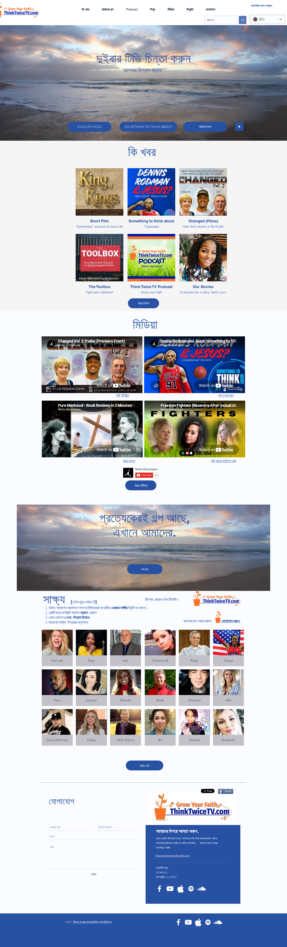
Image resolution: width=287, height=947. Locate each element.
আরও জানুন (129, 461)
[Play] (239, 126)
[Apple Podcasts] (180, 888)
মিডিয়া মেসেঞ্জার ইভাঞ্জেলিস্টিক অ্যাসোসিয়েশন (92, 921)
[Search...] (242, 20)
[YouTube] (188, 922)
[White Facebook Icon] (159, 888)
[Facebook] (178, 922)
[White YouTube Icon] (170, 888)
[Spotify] (191, 888)
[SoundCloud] (218, 922)
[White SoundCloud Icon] (201, 888)
